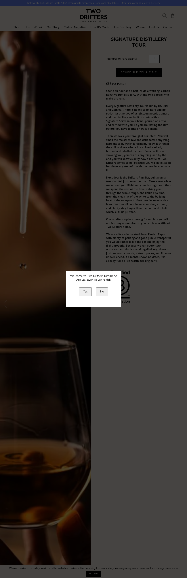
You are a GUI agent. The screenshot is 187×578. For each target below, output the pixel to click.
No (102, 291)
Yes (85, 291)
